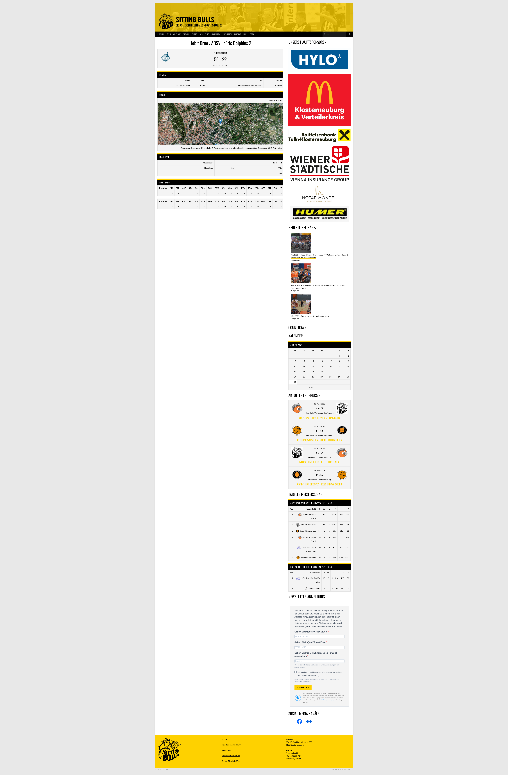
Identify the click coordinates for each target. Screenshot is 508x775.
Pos (291, 509)
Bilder (194, 34)
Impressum (226, 750)
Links (245, 34)
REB (177, 188)
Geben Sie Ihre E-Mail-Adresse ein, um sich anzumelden (315, 654)
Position (163, 188)
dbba (252, 34)
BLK (196, 188)
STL (190, 188)
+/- (348, 509)
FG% (217, 188)
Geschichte (204, 34)
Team (169, 34)
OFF (263, 188)
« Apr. (311, 387)
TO (275, 188)
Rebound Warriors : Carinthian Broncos (319, 440)
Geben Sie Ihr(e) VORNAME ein (310, 642)
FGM (203, 188)
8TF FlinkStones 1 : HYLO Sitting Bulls (319, 418)
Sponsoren (215, 34)
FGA (210, 188)
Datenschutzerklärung (231, 755)
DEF (269, 188)
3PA (230, 188)
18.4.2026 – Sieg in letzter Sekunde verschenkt (310, 316)
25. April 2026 (319, 404)
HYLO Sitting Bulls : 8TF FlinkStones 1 (319, 462)
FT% (256, 188)
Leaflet (217, 144)
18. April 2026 (319, 448)
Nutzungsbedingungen (328, 700)
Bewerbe (160, 34)
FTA (250, 188)
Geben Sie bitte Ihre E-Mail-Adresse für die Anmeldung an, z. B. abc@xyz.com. (317, 666)
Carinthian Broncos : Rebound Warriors (319, 484)
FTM (243, 188)
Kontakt (237, 34)
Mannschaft (310, 509)
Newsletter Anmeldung (231, 745)
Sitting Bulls (195, 19)
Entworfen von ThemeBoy (342, 769)
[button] (220, 121)
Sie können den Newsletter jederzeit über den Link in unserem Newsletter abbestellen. (316, 680)
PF (281, 188)
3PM (224, 188)
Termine (186, 34)
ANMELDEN (303, 687)
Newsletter (227, 34)
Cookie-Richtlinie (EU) (231, 761)
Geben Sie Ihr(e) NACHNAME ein (311, 632)
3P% (236, 188)
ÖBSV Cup (177, 34)
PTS (171, 188)
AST (184, 188)
